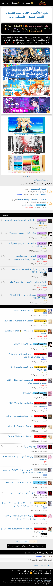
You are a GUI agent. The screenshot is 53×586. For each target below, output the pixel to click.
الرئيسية (36, 573)
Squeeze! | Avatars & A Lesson (18, 320)
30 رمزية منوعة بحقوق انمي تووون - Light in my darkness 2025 (24, 471)
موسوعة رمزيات (29, 446)
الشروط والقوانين (34, 571)
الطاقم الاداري (36, 31)
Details (49, 584)
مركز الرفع (20, 42)
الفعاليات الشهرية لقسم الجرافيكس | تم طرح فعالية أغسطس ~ (29, 257)
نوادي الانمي (30, 40)
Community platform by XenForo (31, 578)
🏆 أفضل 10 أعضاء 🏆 (13, 26)
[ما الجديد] (7, 3)
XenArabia (24, 573)
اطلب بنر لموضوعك (10, 37)
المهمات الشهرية (13, 28)
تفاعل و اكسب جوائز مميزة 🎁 (36, 26)
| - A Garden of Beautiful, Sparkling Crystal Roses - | (28, 355)
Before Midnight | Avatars (20, 436)
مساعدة (46, 573)
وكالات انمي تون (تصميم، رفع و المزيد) (35, 37)
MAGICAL (28, 392)
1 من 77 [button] (33, 541)
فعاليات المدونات (33, 42)
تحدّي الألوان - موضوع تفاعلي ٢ (22, 233)
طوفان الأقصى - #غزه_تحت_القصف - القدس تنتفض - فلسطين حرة (26, 15)
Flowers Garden (40, 194)
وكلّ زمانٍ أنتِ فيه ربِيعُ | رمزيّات (19, 416)
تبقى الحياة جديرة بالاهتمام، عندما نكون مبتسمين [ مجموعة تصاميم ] (25, 517)
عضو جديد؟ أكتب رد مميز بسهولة (37, 28)
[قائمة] (50, 3)
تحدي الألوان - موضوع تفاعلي (23, 492)
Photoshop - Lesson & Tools (32, 199)
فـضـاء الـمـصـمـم (38, 188)
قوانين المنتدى (20, 31)
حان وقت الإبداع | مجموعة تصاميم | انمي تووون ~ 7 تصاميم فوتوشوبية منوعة (24, 504)
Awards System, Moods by (31, 580)
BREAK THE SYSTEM (23, 343)
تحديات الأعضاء (17, 40)
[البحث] (2, 3)
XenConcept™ (39, 582)
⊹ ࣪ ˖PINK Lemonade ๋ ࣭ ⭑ (22, 310)
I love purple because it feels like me (26, 205)
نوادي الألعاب (42, 40)
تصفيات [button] (5, 215)
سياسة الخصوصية (18, 571)
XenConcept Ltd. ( (41, 584)
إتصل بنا (46, 571)
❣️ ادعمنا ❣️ (9, 42)
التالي (25, 541)
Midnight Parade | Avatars (20, 426)
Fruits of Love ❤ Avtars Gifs (19, 482)
